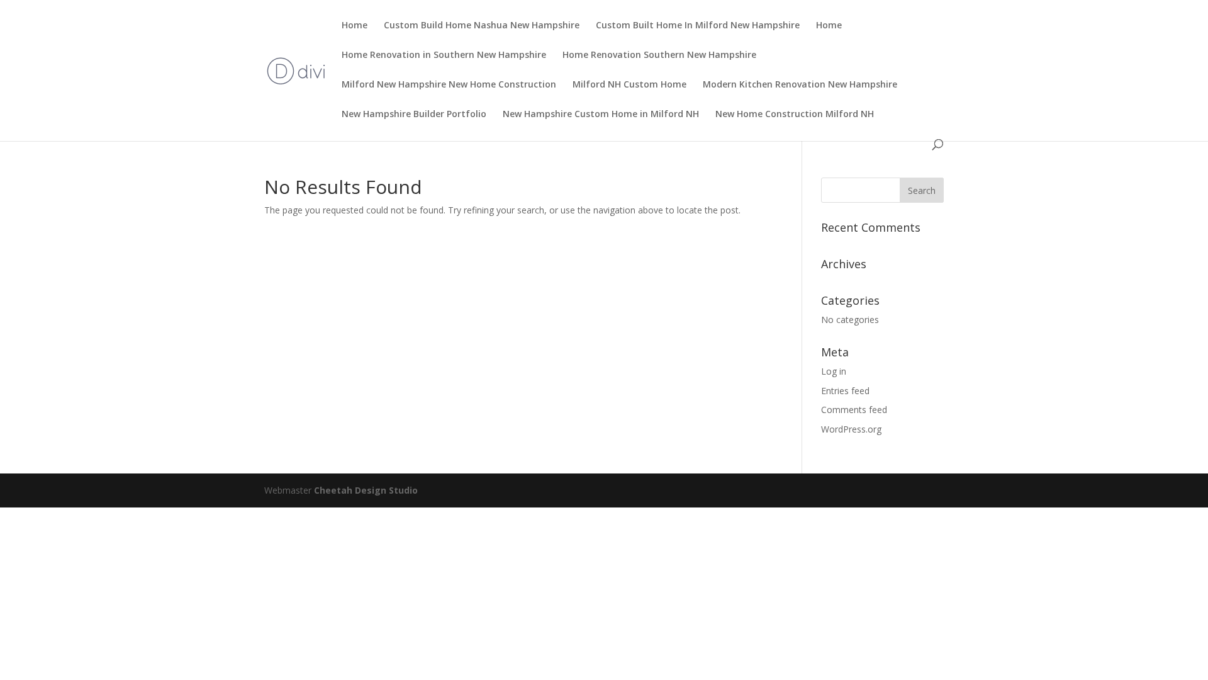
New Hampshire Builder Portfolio (414, 115)
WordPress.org (851, 429)
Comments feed (854, 410)
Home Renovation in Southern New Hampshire (444, 55)
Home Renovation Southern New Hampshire (659, 55)
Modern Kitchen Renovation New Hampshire (800, 85)
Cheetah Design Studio (366, 490)
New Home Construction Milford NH (794, 115)
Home (354, 26)
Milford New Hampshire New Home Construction (449, 85)
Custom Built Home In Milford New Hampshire (698, 26)
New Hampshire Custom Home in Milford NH (601, 115)
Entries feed (845, 391)
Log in (833, 371)
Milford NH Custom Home (629, 85)
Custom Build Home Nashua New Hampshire (481, 26)
